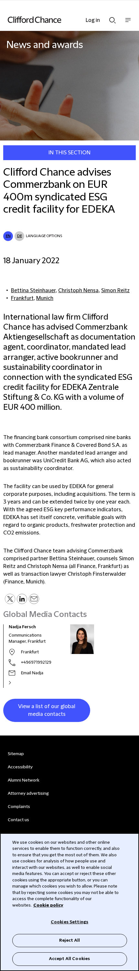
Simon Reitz (115, 290)
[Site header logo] (59, 19)
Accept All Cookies (69, 958)
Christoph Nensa (78, 290)
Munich (44, 298)
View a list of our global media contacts (46, 710)
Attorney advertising (28, 793)
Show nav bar (128, 23)
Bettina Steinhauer (33, 290)
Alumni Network (23, 780)
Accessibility (20, 767)
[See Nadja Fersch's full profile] (17, 683)
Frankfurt (22, 298)
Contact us (18, 819)
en (8, 236)
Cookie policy (48, 905)
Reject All (69, 940)
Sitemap (16, 753)
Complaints (19, 806)
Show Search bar (112, 18)
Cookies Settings (69, 922)
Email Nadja (32, 673)
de (19, 236)
